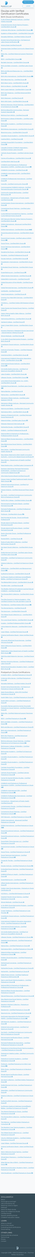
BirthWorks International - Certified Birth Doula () (17, 129)
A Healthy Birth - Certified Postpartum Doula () (16, 675)
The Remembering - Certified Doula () (13, 608)
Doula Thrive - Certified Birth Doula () (13, 243)
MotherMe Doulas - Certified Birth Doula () (15, 427)
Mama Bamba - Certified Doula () (12, 391)
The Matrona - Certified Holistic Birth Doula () (16, 605)
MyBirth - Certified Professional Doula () (14, 430)
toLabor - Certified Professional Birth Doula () (16, 623)
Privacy (3, 1239)
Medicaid (4, 1207)
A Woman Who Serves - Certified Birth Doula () (17, 30)
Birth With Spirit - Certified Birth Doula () (14, 101)
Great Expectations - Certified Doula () (13, 294)
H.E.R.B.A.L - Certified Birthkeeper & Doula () (15, 893)
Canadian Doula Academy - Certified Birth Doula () (17, 136)
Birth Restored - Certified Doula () (12, 98)
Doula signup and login (8, 1201)
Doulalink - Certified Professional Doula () (14, 255)
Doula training (5, 1229)
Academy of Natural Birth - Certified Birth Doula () (17, 33)
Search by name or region (9, 1205)
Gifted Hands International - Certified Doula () (16, 276)
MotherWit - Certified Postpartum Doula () (15, 971)
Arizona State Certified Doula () (11, 45)
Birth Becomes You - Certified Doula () (13, 79)
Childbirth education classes (10, 1217)
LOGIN (28, 6)
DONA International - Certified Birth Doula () (16, 229)
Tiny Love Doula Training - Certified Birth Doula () (17, 620)
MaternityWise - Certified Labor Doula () (14, 420)
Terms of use (5, 1237)
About (3, 1199)
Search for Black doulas (8, 1209)
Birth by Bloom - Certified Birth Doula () (14, 86)
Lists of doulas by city (8, 1203)
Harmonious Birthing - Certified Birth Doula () (16, 319)
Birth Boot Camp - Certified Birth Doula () (14, 83)
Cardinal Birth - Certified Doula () (12, 139)
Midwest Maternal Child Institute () (12, 424)
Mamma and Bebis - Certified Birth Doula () (15, 408)
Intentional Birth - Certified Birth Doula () (14, 355)
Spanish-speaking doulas (9, 1215)
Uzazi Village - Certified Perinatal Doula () (14, 632)
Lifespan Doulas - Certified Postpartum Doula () (17, 937)
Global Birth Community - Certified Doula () (15, 279)
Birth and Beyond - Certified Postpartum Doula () (17, 727)
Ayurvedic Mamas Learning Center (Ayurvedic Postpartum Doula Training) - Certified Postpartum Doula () (17, 708)
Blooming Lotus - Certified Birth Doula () (14, 132)
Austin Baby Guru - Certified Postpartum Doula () (17, 697)
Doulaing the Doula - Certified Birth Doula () (15, 252)
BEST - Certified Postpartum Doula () (13, 718)
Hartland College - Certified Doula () (13, 322)
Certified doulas (6, 1213)
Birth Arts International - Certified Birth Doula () (17, 76)
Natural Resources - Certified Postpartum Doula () (17, 996)
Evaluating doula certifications (11, 1227)
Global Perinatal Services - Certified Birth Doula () (17, 287)
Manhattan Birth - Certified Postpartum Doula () (17, 949)
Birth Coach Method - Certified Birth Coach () (16, 89)
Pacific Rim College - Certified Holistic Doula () (16, 500)
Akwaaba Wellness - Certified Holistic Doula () (16, 36)
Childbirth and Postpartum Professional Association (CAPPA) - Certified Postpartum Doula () (17, 785)
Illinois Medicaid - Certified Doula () (12, 336)
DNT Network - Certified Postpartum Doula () (16, 817)
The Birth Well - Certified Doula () (12, 585)
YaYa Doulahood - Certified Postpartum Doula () (17, 1173)
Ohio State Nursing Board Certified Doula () (15, 476)
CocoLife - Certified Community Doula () (14, 184)
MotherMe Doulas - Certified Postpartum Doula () (17, 968)
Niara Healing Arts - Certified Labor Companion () (17, 465)
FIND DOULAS (28, 2)
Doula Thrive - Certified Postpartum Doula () (15, 852)
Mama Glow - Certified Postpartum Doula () (15, 946)
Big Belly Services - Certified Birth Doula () (15, 62)
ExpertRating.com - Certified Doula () (13, 272)
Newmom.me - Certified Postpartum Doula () (16, 1013)
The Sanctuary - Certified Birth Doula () (14, 611)
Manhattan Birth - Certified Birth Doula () (14, 412)
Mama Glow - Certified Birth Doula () (13, 394)
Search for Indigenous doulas (10, 1211)
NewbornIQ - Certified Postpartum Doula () (15, 1010)
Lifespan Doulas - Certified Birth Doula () (14, 377)
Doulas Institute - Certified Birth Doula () (14, 258)
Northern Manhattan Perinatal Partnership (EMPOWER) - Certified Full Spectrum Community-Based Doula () (15, 470)
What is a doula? (6, 1223)
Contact (3, 1241)
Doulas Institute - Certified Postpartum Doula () (17, 866)
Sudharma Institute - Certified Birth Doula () (15, 574)
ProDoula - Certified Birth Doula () (12, 514)
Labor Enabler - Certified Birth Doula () (14, 374)
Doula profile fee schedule (9, 1235)
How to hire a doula (7, 1225)
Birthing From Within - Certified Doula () (14, 115)
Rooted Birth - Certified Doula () (11, 538)
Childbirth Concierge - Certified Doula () (14, 170)
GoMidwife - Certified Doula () (11, 291)
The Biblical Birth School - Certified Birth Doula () (17, 582)
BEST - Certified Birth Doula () (11, 59)
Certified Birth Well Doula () (10, 161)
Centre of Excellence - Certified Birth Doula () (16, 158)
